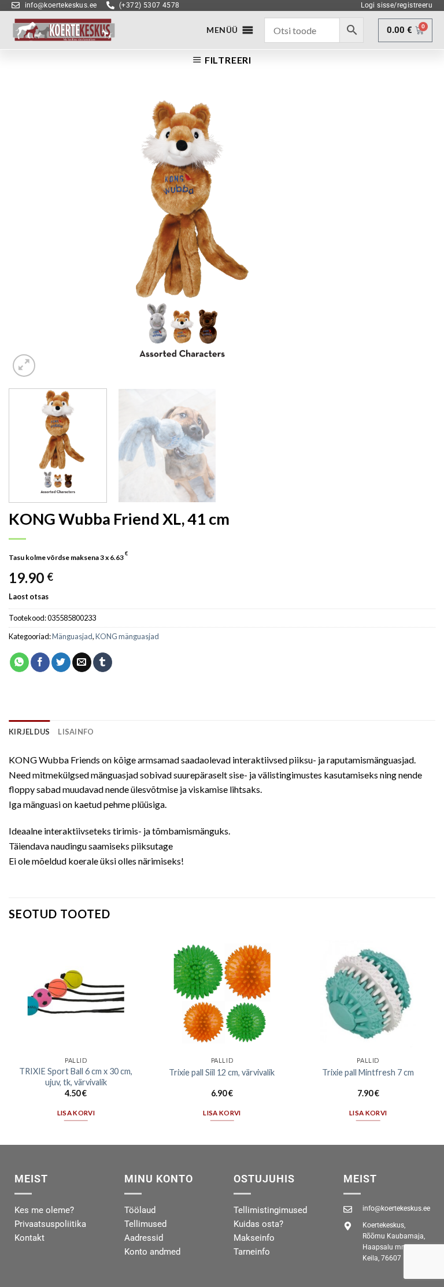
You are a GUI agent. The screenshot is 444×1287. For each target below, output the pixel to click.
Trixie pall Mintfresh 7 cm (368, 1072)
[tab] (29, 731)
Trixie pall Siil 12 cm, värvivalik (222, 1072)
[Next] (412, 235)
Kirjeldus (29, 731)
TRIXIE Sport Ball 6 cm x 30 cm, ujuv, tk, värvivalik (75, 1076)
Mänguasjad (72, 636)
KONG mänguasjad (127, 636)
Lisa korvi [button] (76, 1113)
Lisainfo (76, 731)
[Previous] (31, 235)
